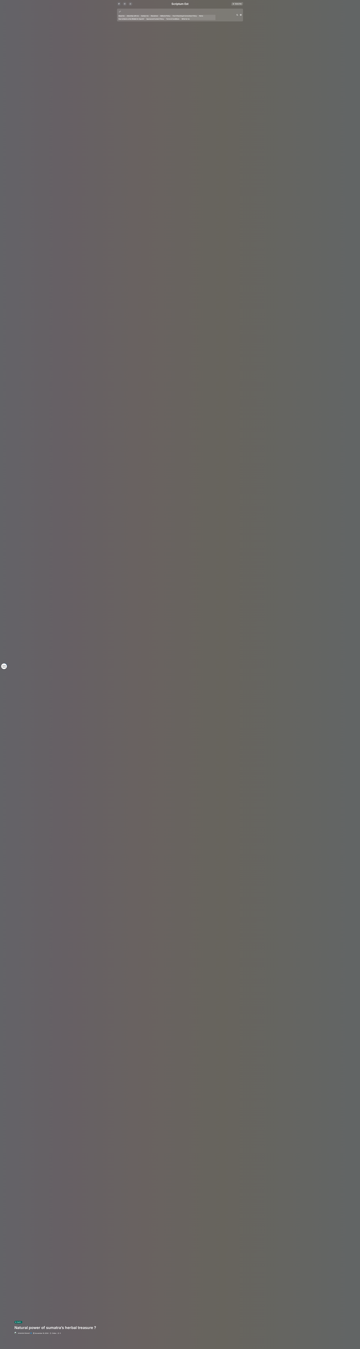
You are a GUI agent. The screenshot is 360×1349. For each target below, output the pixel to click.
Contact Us (144, 16)
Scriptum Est (179, 4)
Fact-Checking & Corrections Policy (185, 16)
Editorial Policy (165, 16)
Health (19, 1322)
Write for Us (186, 19)
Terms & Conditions (172, 19)
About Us (121, 16)
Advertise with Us (133, 16)
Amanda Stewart (24, 1333)
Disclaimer (154, 16)
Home (201, 16)
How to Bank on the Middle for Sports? (131, 19)
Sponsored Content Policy (155, 19)
